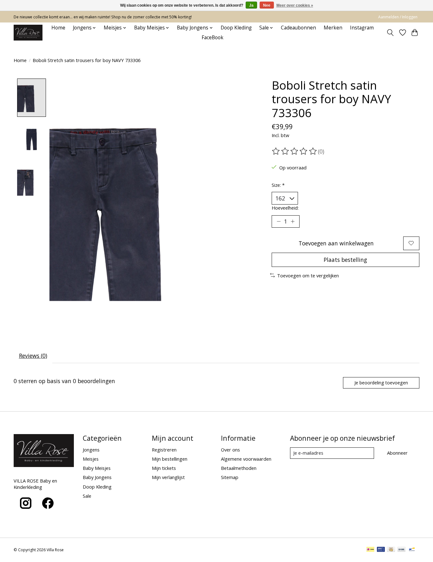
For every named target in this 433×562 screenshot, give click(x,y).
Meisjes (91, 459)
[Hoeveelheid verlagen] (278, 221)
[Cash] (391, 550)
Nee (266, 5)
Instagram (362, 27)
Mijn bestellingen (169, 459)
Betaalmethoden (238, 468)
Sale (87, 496)
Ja (251, 5)
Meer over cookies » (294, 5)
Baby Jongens (97, 477)
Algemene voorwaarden (246, 459)
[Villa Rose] (28, 33)
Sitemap (229, 477)
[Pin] (381, 550)
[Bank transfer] (401, 550)
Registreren (164, 449)
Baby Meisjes (97, 468)
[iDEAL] (370, 550)
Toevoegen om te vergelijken (308, 275)
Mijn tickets (164, 468)
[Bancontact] (412, 550)
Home (58, 27)
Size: (278, 185)
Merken (333, 27)
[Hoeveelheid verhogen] (292, 221)
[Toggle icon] (390, 32)
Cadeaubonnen (298, 27)
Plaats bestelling (345, 259)
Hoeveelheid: (285, 208)
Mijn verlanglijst (168, 477)
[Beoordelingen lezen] (295, 151)
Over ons (230, 449)
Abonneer (397, 453)
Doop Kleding (236, 27)
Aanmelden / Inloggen (397, 17)
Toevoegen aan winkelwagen (336, 243)
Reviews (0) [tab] (33, 355)
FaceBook (212, 37)
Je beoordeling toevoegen (381, 383)
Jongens (91, 449)
